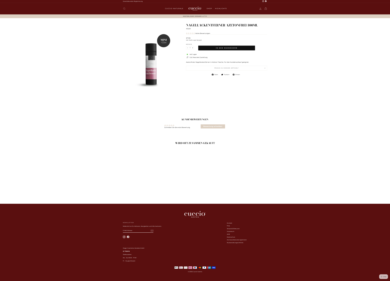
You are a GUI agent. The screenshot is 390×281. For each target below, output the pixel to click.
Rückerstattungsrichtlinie (235, 242)
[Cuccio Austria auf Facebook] (128, 237)
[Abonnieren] (152, 230)
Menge (189, 44)
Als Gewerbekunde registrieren (237, 240)
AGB (228, 234)
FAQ (228, 226)
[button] (190, 33)
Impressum (230, 231)
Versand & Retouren (233, 228)
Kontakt (229, 223)
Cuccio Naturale (174, 8)
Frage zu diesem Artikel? (226, 68)
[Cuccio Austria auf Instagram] (124, 237)
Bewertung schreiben (212, 126)
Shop (209, 8)
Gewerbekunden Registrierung (133, 1)
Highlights (221, 8)
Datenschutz (231, 237)
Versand (199, 40)
